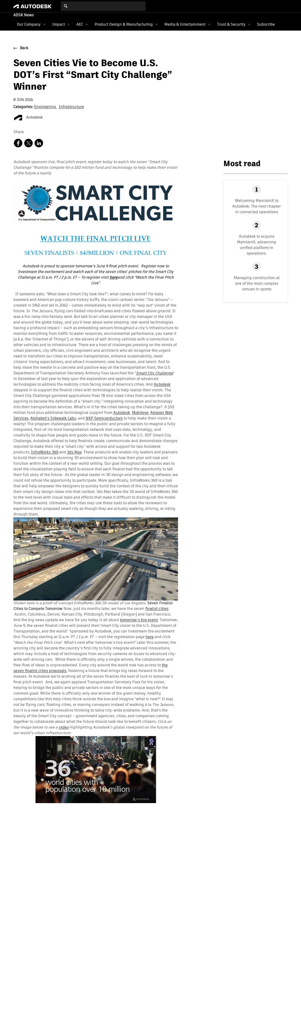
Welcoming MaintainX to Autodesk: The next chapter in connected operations (256, 206)
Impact (58, 24)
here (150, 637)
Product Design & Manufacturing (124, 24)
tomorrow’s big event (139, 620)
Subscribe (266, 24)
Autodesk (34, 118)
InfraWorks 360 (44, 452)
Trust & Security (231, 24)
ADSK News (23, 15)
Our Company (29, 24)
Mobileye (140, 413)
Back (24, 48)
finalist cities (156, 609)
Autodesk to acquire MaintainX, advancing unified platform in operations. (256, 245)
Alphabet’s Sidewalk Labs (53, 418)
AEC (79, 24)
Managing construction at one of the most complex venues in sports (257, 283)
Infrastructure (71, 107)
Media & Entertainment (185, 24)
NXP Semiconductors (104, 418)
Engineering (45, 107)
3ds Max (74, 452)
